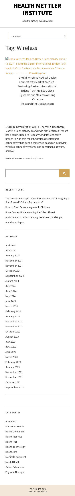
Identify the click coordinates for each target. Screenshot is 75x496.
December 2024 (14, 260)
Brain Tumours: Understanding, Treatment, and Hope (33, 217)
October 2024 (12, 270)
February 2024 (13, 311)
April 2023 (10, 351)
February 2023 (13, 362)
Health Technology (15, 446)
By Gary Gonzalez (13, 158)
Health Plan (11, 441)
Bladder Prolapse (14, 222)
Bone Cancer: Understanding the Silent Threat (30, 212)
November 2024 (14, 265)
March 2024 (11, 306)
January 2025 (12, 255)
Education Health (14, 426)
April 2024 (10, 301)
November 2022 (14, 377)
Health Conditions (15, 431)
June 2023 (10, 346)
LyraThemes (41, 491)
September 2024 (14, 275)
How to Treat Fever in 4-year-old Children (27, 207)
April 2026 (10, 245)
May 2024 (10, 296)
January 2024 (12, 316)
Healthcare (11, 451)
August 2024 (12, 280)
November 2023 (14, 326)
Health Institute (13, 436)
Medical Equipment (37, 73)
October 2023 (12, 331)
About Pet (10, 421)
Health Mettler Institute (37, 9)
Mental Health (12, 462)
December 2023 (14, 321)
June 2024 (10, 291)
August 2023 (12, 336)
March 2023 (11, 357)
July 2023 (10, 341)
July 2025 (10, 250)
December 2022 (14, 372)
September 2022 (14, 387)
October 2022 (12, 382)
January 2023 (12, 367)
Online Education (14, 467)
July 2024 (10, 286)
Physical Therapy (14, 472)
